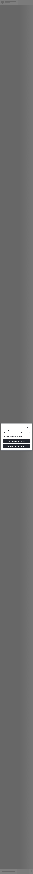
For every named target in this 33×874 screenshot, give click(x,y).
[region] (16, 437)
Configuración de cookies (16, 441)
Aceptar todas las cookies (16, 446)
